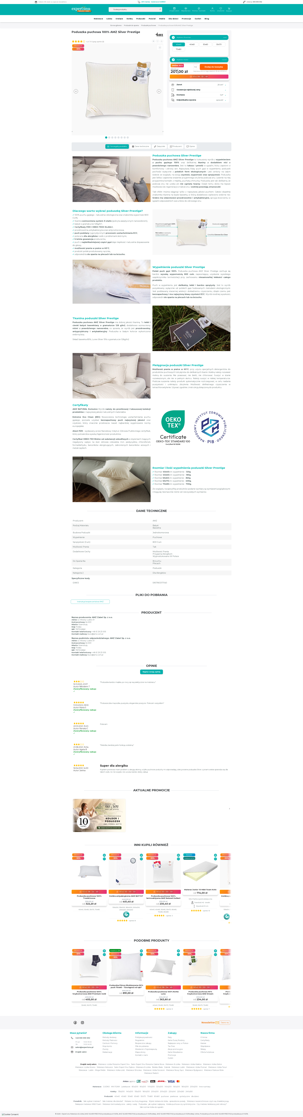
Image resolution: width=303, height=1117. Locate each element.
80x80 (157, 1096)
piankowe (174, 1096)
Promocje (186, 19)
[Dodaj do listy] (157, 41)
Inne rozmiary (204, 1087)
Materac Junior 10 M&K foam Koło (200, 890)
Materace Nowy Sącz (175, 1070)
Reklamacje (107, 1052)
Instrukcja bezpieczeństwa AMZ (90, 602)
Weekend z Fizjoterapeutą (146, 1049)
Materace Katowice (105, 1067)
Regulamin (139, 1040)
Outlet (198, 19)
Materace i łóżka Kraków (192, 1064)
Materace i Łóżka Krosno (85, 1067)
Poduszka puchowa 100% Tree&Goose (89, 897)
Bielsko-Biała (157, 1067)
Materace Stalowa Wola (213, 1070)
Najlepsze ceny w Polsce (178, 1043)
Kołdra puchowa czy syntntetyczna (180, 1104)
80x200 (135, 1087)
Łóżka (109, 19)
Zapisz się (225, 1022)
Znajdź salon (174, 11)
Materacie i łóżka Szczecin (154, 1070)
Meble (162, 19)
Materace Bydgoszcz (194, 1070)
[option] (99, 815)
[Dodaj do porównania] (153, 41)
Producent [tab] (177, 146)
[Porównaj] (104, 855)
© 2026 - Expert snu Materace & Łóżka (69, 1114)
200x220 (163, 1091)
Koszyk (229, 11)
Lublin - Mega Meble (97, 1070)
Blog (207, 19)
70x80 (150, 1096)
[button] (161, 41)
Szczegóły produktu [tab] (118, 146)
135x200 (121, 1091)
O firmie (204, 1037)
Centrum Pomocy (110, 1043)
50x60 (130, 1096)
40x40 (117, 1096)
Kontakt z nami (141, 1055)
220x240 (172, 1091)
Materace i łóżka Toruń (217, 1067)
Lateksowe (125, 1087)
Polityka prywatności (143, 1037)
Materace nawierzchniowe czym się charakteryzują (208, 1101)
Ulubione (220, 11)
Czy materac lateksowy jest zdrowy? (212, 1104)
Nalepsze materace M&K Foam (88, 1104)
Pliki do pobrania (142, 1046)
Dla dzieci (173, 19)
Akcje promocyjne (175, 1049)
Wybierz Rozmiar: (182, 37)
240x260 (189, 1091)
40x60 (123, 1096)
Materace (98, 19)
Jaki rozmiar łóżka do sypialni (151, 1107)
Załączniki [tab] (160, 146)
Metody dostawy (109, 1037)
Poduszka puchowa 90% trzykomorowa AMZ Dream (200, 993)
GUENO (106, 1087)
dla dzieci (195, 1096)
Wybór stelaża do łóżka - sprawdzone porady (167, 1101)
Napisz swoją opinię (151, 672)
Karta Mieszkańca (175, 1052)
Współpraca (185, 11)
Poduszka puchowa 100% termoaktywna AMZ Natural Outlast (163, 897)
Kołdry (130, 19)
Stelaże (119, 19)
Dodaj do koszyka (214, 67)
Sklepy (203, 1049)
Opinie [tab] (192, 146)
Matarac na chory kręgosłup (136, 1101)
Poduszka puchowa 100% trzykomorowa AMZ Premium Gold (89, 993)
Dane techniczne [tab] (141, 146)
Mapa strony (140, 1052)
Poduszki (140, 19)
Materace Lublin (178, 1067)
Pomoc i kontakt (199, 11)
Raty (170, 1037)
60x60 (136, 1096)
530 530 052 (257, 2)
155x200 (138, 1091)
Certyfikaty (205, 1040)
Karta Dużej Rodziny (176, 1040)
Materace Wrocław (134, 1070)
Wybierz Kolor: (181, 60)
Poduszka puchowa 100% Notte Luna (163, 993)
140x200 (168, 1087)
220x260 (180, 1091)
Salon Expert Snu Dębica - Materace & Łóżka (132, 1067)
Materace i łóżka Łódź (116, 1070)
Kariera (203, 1043)
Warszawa (83, 1070)
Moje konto (107, 1046)
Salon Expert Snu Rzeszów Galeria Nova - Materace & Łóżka (155, 1064)
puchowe (165, 1096)
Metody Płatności (109, 1040)
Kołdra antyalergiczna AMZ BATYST (126, 896)
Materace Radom (151, 1073)
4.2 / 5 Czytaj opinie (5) (95, 42)
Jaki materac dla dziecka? (112, 1101)
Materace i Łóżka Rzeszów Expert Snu (114, 1064)
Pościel (152, 19)
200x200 (194, 1087)
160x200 (176, 1087)
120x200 (159, 1087)
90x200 (143, 1087)
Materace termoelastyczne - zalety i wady (120, 1104)
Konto (212, 11)
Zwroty (105, 1049)
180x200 (185, 1087)
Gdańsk (167, 1067)
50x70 (143, 1096)
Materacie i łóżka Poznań (196, 1067)
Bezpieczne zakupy (143, 1043)
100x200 (151, 1087)
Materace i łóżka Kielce (212, 1064)
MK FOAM (115, 1087)
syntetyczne (185, 1096)
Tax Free (171, 1046)
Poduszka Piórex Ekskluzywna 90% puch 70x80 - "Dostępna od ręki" (126, 986)
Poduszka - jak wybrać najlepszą (152, 1104)
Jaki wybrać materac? (92, 1101)
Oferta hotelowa (207, 1052)
